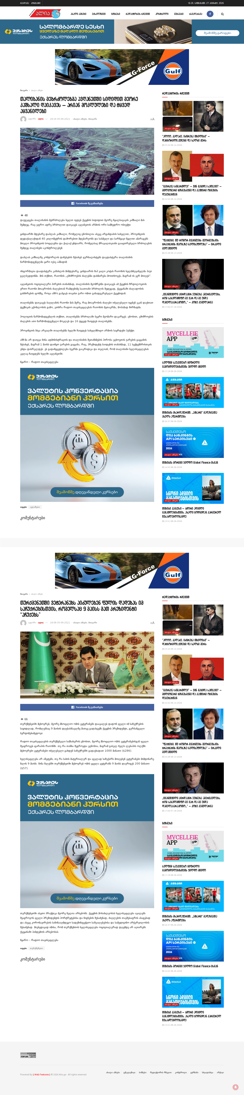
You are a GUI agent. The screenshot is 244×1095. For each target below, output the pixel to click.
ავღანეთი (35, 507)
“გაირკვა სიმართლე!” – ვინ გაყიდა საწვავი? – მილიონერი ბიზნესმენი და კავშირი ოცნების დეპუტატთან (191, 190)
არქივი (220, 1072)
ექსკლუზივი (99, 13)
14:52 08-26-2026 (173, 467)
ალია (41, 119)
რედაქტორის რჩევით (138, 13)
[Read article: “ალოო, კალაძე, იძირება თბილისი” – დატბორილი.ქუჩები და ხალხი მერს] (193, 116)
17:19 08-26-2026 (173, 371)
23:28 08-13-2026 (173, 253)
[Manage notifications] (235, 1087)
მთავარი (24, 90)
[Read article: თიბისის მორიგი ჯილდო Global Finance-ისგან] (193, 442)
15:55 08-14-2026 (173, 199)
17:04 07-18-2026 (173, 307)
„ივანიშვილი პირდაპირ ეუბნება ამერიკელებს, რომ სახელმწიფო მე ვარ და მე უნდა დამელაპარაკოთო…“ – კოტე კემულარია (191, 298)
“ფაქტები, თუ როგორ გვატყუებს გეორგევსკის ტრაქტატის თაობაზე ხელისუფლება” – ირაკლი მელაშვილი (191, 244)
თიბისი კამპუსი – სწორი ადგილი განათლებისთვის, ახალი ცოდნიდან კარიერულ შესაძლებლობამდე (191, 512)
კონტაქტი (35, 3)
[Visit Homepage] (45, 13)
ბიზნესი (115, 13)
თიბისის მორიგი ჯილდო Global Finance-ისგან (190, 462)
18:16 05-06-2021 (60, 119)
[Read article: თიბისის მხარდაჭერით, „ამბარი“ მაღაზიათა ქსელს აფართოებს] (193, 392)
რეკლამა (24, 3)
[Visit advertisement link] (122, 69)
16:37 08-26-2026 (173, 421)
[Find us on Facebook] (210, 14)
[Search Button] (222, 14)
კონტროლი (162, 13)
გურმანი (178, 13)
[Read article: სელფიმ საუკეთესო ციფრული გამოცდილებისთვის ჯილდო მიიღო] (193, 342)
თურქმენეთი (36, 948)
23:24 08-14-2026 (173, 145)
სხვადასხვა (195, 13)
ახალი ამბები (78, 13)
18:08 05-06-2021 (60, 622)
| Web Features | (41, 1074)
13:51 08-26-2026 (173, 521)
